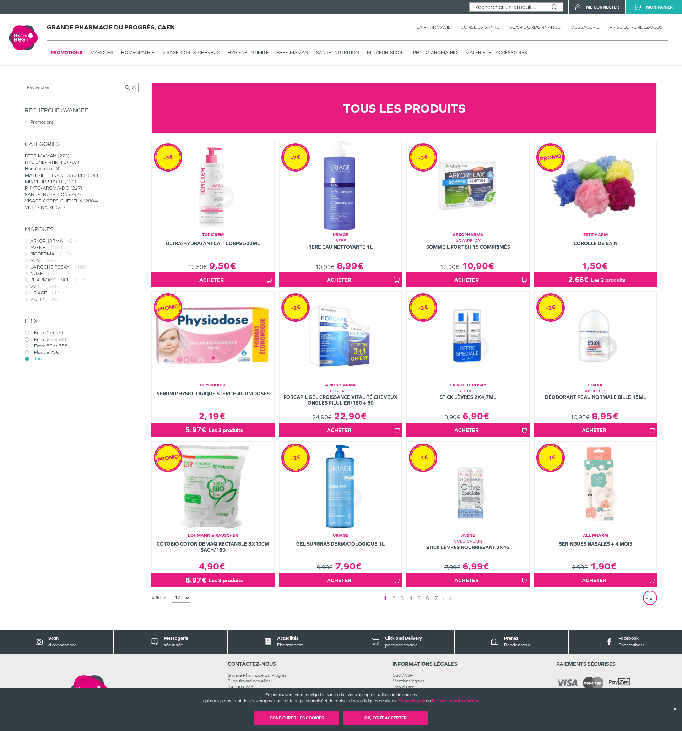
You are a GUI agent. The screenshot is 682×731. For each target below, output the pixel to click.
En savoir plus (411, 700)
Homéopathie (138, 52)
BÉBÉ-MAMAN (292, 52)
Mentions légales (408, 680)
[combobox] (508, 7)
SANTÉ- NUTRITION (337, 52)
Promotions (66, 52)
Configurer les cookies (297, 717)
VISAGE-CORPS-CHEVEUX (191, 52)
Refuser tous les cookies (455, 700)
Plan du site (404, 686)
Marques (101, 52)
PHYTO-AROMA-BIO (435, 52)
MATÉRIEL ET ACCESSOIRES (496, 52)
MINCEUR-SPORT (386, 52)
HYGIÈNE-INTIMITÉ (248, 52)
